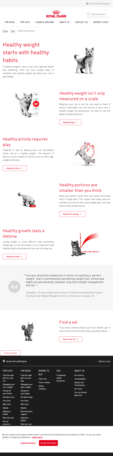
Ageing (5, 408)
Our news (78, 389)
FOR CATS (8, 370)
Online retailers (42, 387)
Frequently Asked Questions (61, 378)
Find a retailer (44, 382)
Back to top (104, 361)
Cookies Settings (10, 353)
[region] (56, 439)
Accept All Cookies (48, 443)
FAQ (58, 370)
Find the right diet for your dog (26, 378)
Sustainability (80, 379)
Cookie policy (37, 437)
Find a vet (43, 379)
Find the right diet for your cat (8, 378)
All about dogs (27, 397)
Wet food (6, 404)
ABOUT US (79, 370)
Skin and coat (8, 418)
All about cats (8, 397)
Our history (79, 375)
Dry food (6, 400)
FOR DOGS (26, 370)
